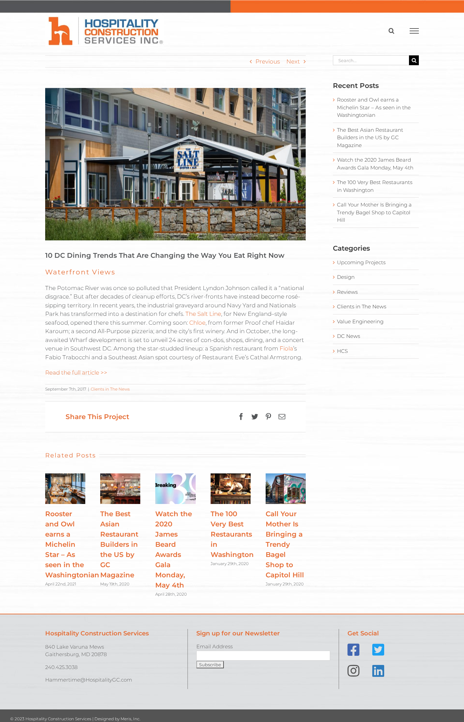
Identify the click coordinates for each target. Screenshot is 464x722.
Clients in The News (110, 389)
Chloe (197, 322)
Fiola (286, 348)
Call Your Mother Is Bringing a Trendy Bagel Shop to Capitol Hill (285, 544)
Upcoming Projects (361, 262)
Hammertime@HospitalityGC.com (88, 679)
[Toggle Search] (391, 31)
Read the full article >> (76, 372)
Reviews (347, 292)
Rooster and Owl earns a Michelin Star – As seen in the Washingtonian (72, 544)
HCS (342, 351)
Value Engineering (360, 321)
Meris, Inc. (130, 718)
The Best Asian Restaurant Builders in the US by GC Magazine (119, 544)
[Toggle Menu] (414, 31)
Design (346, 277)
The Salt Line (203, 313)
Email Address (214, 646)
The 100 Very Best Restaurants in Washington (232, 534)
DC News (348, 336)
